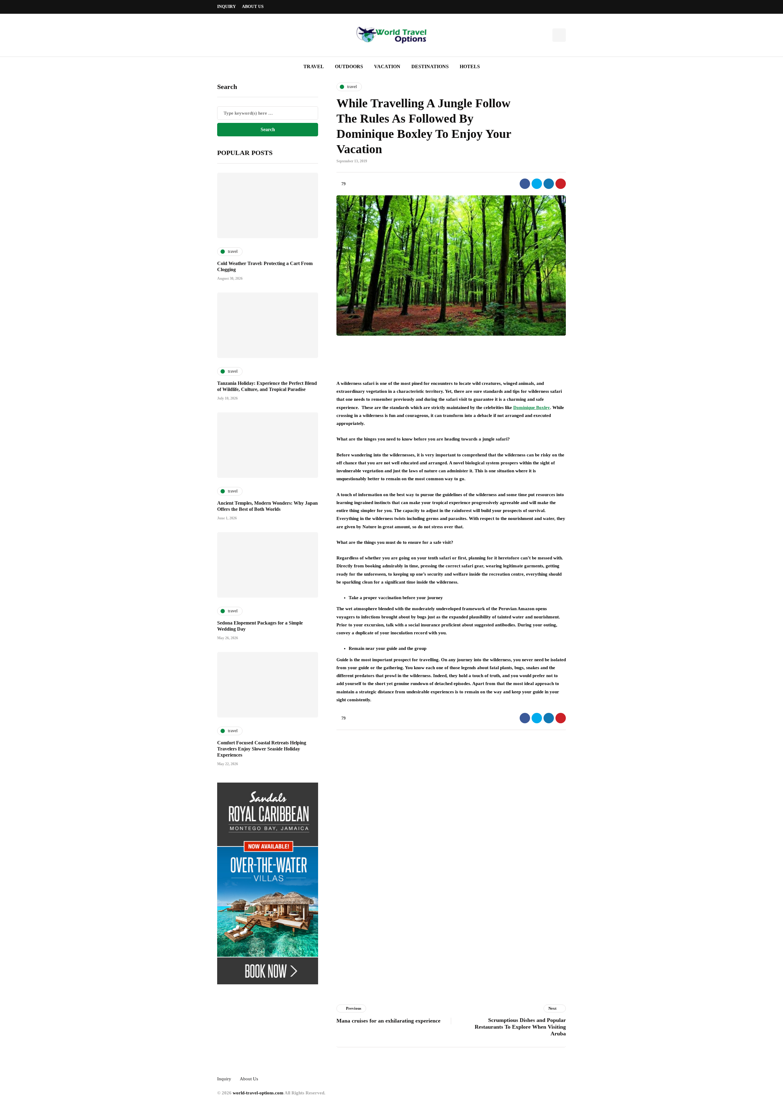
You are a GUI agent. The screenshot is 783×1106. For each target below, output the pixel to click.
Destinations (430, 66)
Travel (313, 66)
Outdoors (349, 66)
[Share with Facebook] (525, 184)
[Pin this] (560, 184)
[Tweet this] (537, 184)
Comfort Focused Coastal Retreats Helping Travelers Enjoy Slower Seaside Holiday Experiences (261, 749)
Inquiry (226, 6)
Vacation (387, 66)
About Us (253, 6)
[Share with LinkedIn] (549, 184)
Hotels (470, 66)
